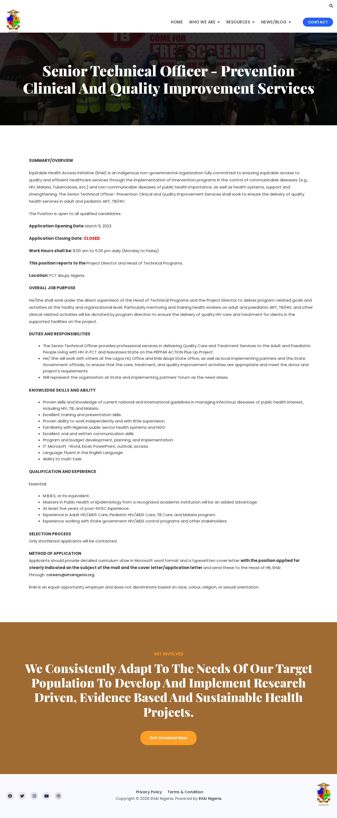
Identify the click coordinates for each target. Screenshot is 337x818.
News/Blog (274, 22)
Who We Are (202, 22)
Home (177, 22)
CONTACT (318, 22)
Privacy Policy (149, 792)
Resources (238, 22)
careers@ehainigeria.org (70, 574)
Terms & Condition (185, 792)
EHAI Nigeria (210, 798)
